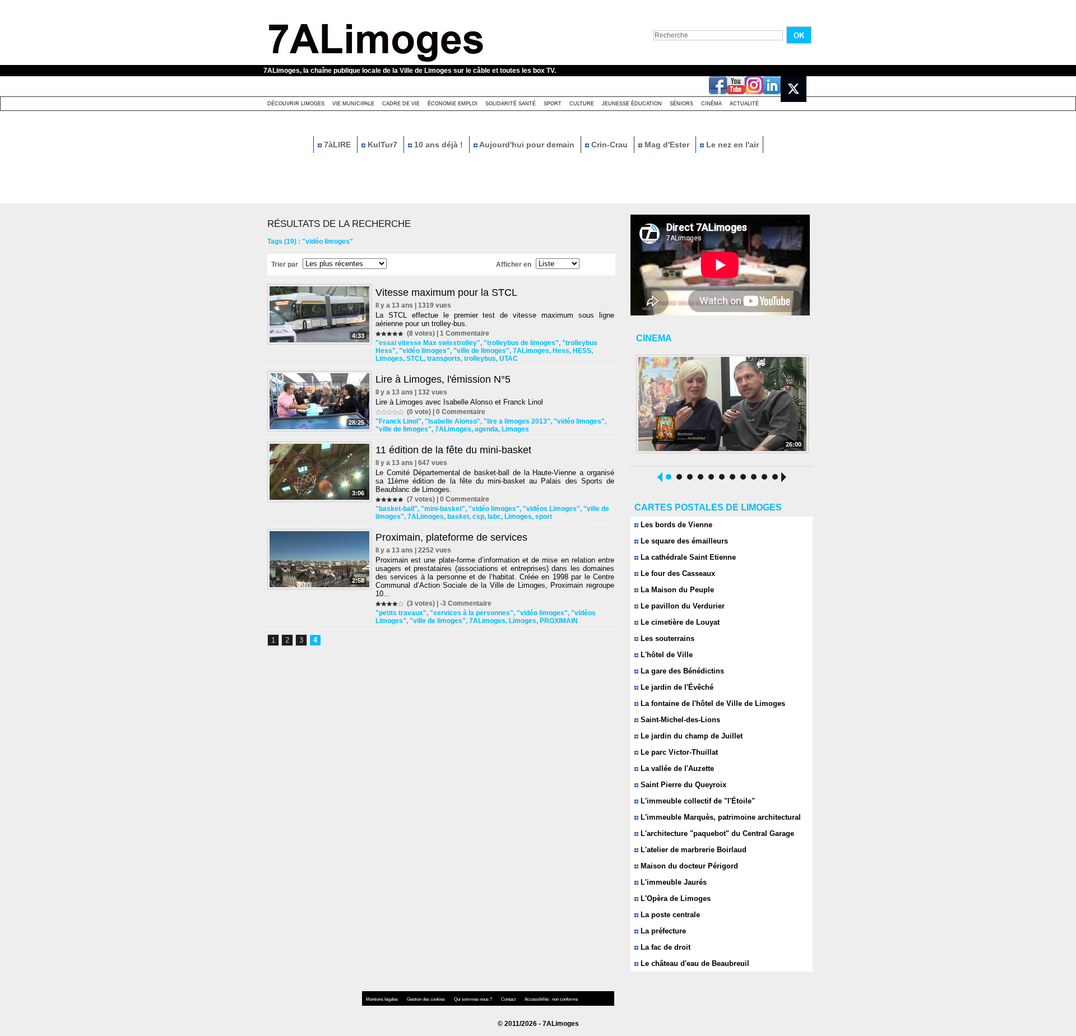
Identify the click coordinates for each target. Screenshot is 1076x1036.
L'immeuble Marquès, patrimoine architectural (719, 817)
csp (478, 517)
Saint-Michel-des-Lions (679, 720)
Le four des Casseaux (676, 573)
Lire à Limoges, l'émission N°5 (443, 379)
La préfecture (662, 931)
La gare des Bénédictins (681, 671)
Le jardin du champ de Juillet (690, 736)
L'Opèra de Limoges (674, 898)
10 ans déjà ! (438, 144)
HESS (582, 351)
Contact (509, 999)
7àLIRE (337, 144)
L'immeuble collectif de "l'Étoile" (696, 801)
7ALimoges (531, 351)
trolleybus (480, 359)
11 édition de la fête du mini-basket (453, 450)
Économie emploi (452, 103)
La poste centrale (669, 914)
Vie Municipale (353, 103)
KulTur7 (382, 144)
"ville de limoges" (481, 351)
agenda (486, 429)
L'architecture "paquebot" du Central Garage (716, 833)
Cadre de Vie (401, 103)
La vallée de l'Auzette (676, 768)
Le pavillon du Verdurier (681, 606)
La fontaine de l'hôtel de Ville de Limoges (711, 703)
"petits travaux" (400, 613)
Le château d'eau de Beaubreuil (693, 963)
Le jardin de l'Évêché (675, 687)
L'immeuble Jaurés (672, 882)
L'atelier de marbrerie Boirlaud (692, 849)
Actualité (744, 103)
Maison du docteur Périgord (688, 866)
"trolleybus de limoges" (521, 343)
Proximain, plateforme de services (451, 537)
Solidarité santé (510, 103)
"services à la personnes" (471, 613)
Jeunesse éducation (632, 103)
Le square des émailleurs (683, 541)
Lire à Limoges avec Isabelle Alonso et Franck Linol (459, 402)
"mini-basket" (443, 509)
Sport (553, 103)
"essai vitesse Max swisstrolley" (427, 343)
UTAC (508, 359)
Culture (581, 103)
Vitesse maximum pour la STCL (446, 292)
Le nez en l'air (731, 144)
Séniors (681, 103)
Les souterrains (666, 638)
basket (458, 517)
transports (444, 359)
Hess (561, 351)
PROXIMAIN (559, 621)
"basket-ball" (396, 509)
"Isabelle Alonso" (452, 421)
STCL (415, 359)
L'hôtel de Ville (665, 655)
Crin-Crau (609, 144)
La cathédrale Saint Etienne (687, 557)
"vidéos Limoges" (551, 509)
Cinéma (711, 103)
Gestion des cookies (426, 999)
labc (494, 517)
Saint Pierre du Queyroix (682, 785)
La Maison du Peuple (676, 590)
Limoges (389, 359)
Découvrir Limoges (295, 103)
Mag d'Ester (667, 144)
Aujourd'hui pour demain (527, 144)
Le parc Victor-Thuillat (678, 752)
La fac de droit (664, 947)
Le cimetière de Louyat (679, 622)
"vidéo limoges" (424, 351)
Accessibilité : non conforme (551, 999)
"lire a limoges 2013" (517, 421)
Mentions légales (382, 999)
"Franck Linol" (398, 421)
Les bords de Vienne (675, 525)
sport (543, 517)
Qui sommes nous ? (473, 999)
